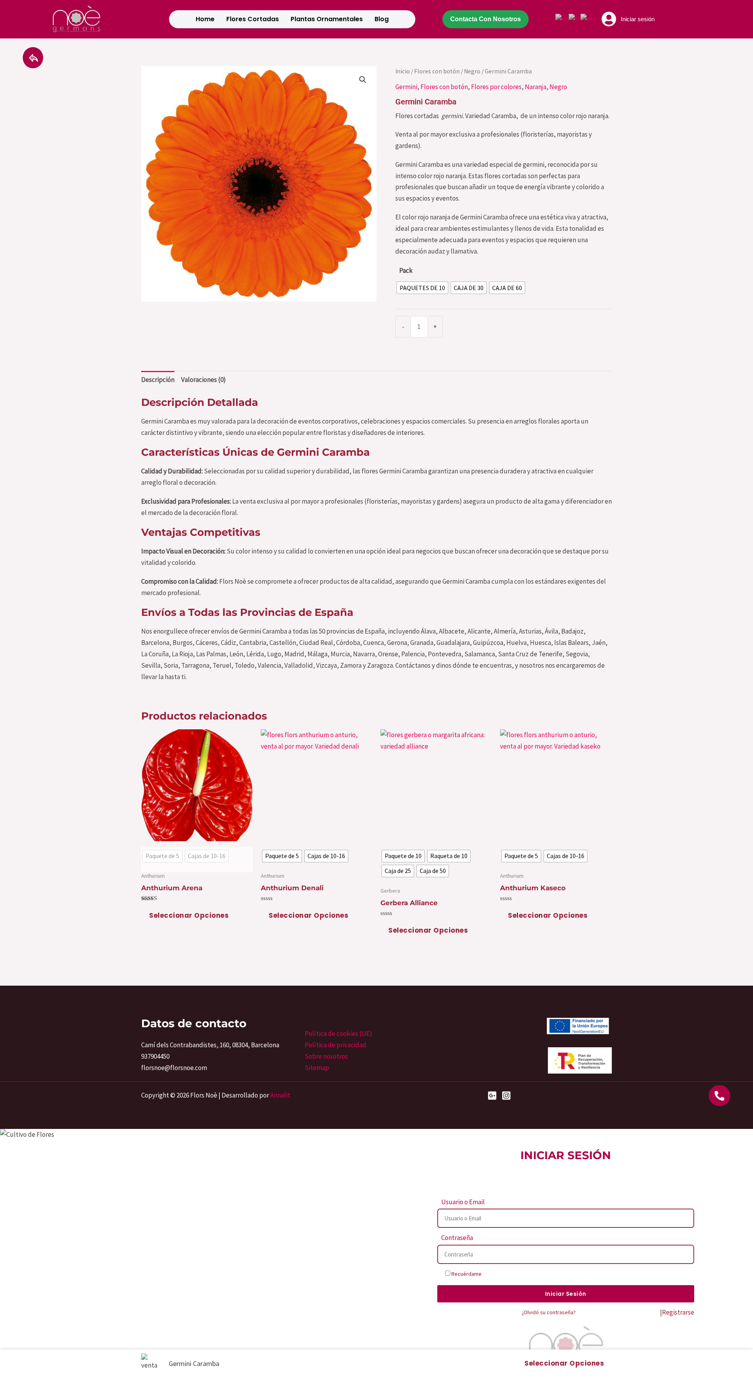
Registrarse (678, 1312)
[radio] (422, 288)
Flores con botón (437, 71)
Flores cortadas (252, 19)
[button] (363, 80)
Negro (472, 71)
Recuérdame (466, 1273)
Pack (406, 270)
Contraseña (457, 1237)
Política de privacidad (335, 1045)
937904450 (155, 1056)
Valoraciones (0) (203, 379)
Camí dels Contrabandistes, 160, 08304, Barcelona (210, 1045)
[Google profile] (492, 1095)
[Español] (587, 19)
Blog (382, 19)
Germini (406, 86)
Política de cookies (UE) (338, 1033)
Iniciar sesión (638, 19)
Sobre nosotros (326, 1056)
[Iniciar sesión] (609, 19)
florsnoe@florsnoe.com (174, 1067)
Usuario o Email (463, 1202)
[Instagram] (506, 1095)
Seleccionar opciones (189, 915)
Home (205, 19)
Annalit (280, 1095)
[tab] (158, 380)
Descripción (158, 379)
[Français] (574, 19)
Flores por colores (496, 86)
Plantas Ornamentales (327, 19)
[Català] (562, 19)
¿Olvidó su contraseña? (549, 1312)
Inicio (402, 71)
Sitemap (317, 1067)
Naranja (535, 86)
